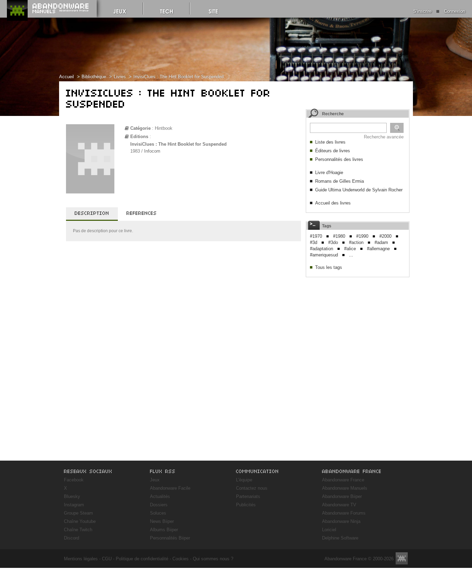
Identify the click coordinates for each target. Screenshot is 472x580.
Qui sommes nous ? (213, 558)
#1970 (316, 236)
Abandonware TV (339, 504)
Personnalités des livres (339, 159)
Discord (71, 538)
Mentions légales (81, 558)
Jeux (155, 479)
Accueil (66, 76)
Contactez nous (251, 488)
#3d (313, 242)
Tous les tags (328, 267)
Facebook (74, 479)
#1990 (362, 236)
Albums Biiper (164, 529)
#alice (350, 248)
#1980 (339, 236)
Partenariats (248, 496)
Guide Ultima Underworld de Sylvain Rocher (359, 190)
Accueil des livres (333, 203)
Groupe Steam (78, 513)
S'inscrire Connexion (439, 11)
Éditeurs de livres (332, 150)
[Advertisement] (357, 324)
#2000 (385, 236)
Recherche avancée (384, 136)
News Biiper (162, 521)
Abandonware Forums (344, 513)
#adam (381, 242)
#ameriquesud (324, 254)
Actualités (160, 496)
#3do (333, 242)
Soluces (158, 513)
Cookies (180, 558)
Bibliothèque (94, 76)
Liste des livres (330, 142)
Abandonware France (343, 479)
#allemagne (378, 248)
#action (356, 242)
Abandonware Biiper (342, 496)
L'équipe (244, 479)
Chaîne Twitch (78, 529)
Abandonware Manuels (344, 488)
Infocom (152, 151)
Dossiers (159, 504)
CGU (107, 558)
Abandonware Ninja (341, 521)
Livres (120, 76)
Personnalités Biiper (170, 538)
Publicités (246, 504)
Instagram (74, 504)
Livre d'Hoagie (329, 172)
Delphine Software (340, 538)
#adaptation (321, 248)
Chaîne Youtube (80, 521)
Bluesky (72, 496)
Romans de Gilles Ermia (339, 181)
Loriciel (329, 529)
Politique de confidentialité (142, 558)
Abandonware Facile (170, 488)
